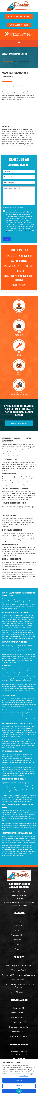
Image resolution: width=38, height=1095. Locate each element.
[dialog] (19, 1077)
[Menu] (19, 43)
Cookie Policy (23, 1076)
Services (10, 61)
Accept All (19, 1080)
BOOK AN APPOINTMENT (20, 17)
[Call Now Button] (19, 1091)
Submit (7, 239)
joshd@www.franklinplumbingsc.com (19, 902)
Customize (19, 1085)
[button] (19, 423)
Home (4, 61)
